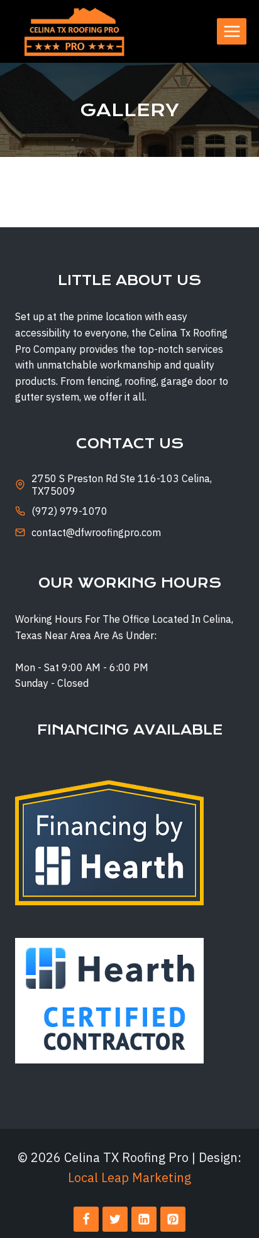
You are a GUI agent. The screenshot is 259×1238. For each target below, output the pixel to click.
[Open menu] (231, 31)
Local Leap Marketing (129, 1177)
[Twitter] (115, 1219)
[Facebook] (86, 1219)
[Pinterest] (172, 1219)
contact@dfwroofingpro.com (96, 532)
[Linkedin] (144, 1219)
